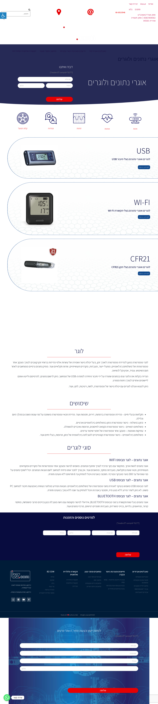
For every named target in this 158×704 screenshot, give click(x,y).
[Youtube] (24, 600)
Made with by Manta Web (69, 615)
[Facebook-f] (29, 600)
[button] (144, 167)
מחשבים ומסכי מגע (93, 571)
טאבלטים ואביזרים (140, 571)
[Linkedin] (18, 600)
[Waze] (13, 600)
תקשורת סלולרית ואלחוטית (70, 573)
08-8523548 (120, 12)
